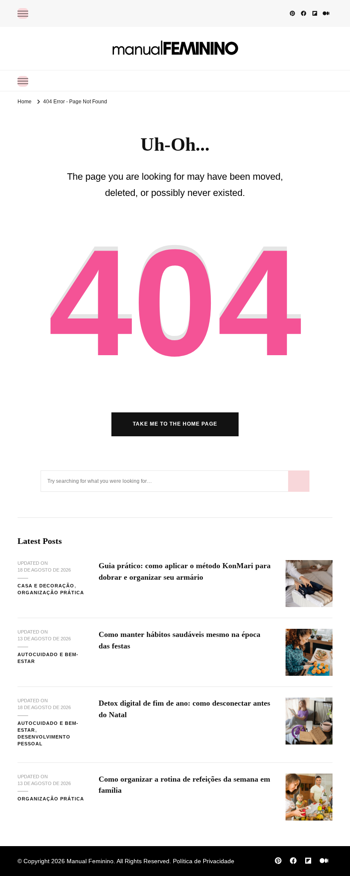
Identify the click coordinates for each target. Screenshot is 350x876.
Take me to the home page (175, 424)
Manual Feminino (90, 861)
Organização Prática (51, 592)
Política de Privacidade (203, 861)
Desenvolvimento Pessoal (44, 740)
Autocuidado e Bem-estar (48, 658)
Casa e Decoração (46, 585)
